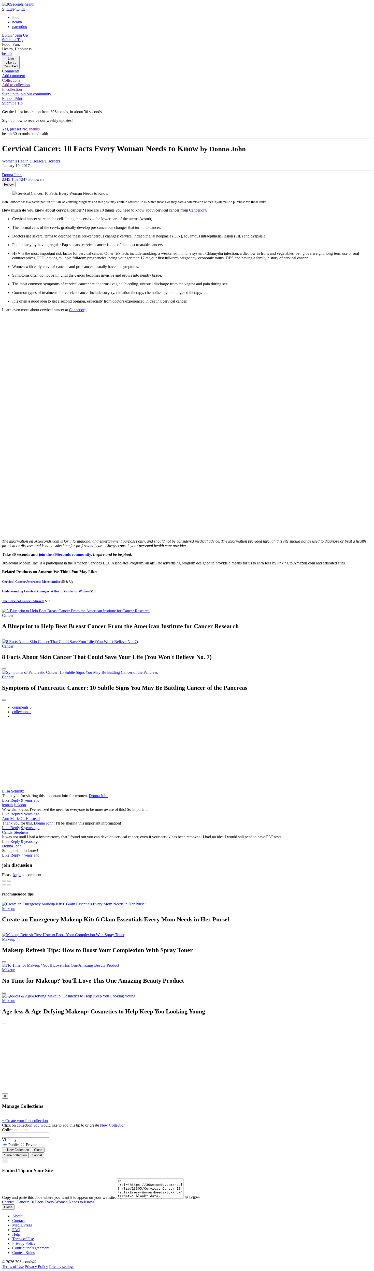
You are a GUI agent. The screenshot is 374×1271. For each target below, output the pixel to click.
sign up (8, 9)
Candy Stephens (15, 832)
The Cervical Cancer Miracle (23, 601)
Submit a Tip (12, 40)
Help (16, 1234)
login (21, 9)
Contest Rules (23, 1252)
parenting (19, 26)
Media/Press (22, 1225)
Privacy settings (61, 1266)
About (17, 1216)
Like (6, 800)
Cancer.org (198, 210)
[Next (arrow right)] (9, 885)
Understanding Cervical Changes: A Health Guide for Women (46, 591)
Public (13, 1145)
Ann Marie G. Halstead (21, 818)
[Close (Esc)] (4, 880)
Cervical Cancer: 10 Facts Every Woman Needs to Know (48, 1202)
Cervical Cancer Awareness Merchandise (31, 582)
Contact (18, 1220)
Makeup (8, 908)
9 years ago (30, 800)
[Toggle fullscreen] (9, 880)
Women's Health (15, 161)
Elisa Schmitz (13, 791)
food (16, 17)
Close (38, 1150)
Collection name (15, 1130)
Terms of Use (23, 1239)
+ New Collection (16, 1150)
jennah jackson (14, 805)
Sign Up (21, 35)
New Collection (112, 1125)
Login (7, 35)
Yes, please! (11, 129)
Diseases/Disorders (45, 161)
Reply (15, 800)
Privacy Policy (24, 1243)
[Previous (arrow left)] (4, 885)
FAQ (16, 1230)
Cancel (37, 1155)
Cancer (7, 615)
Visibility (9, 1140)
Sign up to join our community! (27, 94)
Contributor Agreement (30, 1248)
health (17, 22)
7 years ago (30, 855)
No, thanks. (31, 129)
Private (31, 1145)
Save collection (15, 1155)
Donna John (98, 796)
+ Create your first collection (25, 1120)
